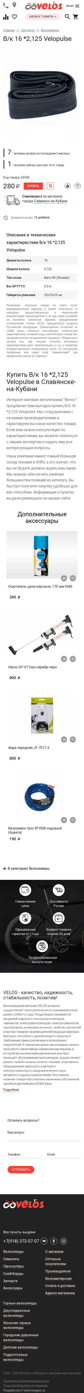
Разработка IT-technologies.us (24, 1390)
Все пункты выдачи (19, 1232)
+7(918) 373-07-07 (21, 1241)
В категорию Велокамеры (29, 868)
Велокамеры (50, 30)
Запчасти (27, 30)
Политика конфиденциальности (26, 1381)
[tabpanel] (42, 93)
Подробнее (11, 1089)
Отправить (21, 1169)
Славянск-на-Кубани (50, 201)
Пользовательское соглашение (25, 1385)
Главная (9, 30)
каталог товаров (41, 16)
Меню (70, 6)
